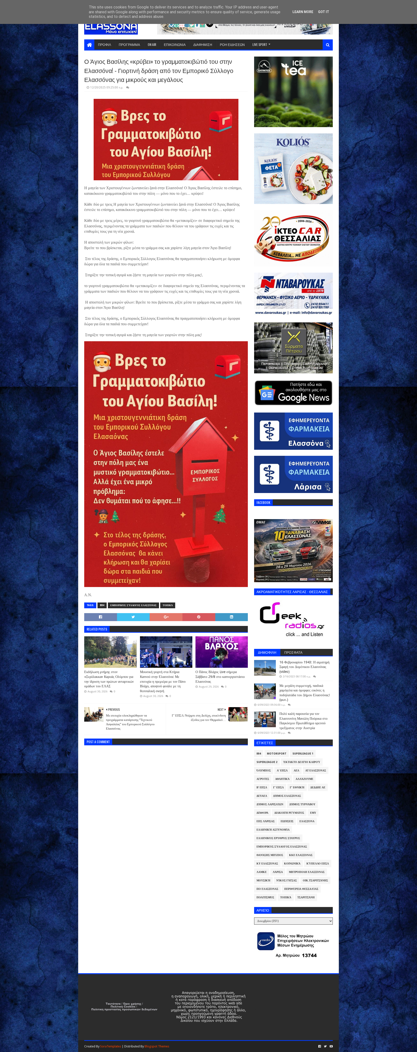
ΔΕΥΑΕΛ (262, 796)
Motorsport (276, 753)
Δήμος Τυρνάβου (302, 804)
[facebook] (319, 1046)
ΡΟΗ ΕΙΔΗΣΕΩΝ (232, 44)
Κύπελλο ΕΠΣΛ (317, 863)
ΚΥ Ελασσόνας (267, 863)
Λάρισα (278, 872)
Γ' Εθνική (297, 787)
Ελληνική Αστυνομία (273, 829)
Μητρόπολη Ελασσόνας (307, 872)
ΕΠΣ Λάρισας (266, 821)
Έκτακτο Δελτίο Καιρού (301, 762)
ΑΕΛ (296, 770)
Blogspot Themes (157, 1046)
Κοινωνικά (292, 863)
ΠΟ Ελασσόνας (267, 889)
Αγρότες (263, 779)
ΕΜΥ (313, 812)
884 (102, 605)
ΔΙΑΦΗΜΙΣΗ (202, 44)
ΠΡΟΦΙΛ (104, 44)
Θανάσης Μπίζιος (270, 855)
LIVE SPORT (259, 44)
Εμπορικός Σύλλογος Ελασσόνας (133, 605)
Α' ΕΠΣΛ (282, 770)
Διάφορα (262, 812)
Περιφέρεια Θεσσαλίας (301, 889)
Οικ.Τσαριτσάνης (315, 880)
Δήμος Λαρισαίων (270, 804)
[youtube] (331, 1046)
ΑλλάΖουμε (304, 779)
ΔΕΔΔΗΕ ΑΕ (317, 787)
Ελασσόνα (306, 821)
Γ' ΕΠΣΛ (278, 787)
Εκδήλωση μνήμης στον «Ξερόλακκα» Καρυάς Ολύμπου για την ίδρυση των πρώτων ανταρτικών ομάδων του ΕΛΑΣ (109, 679)
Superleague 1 (302, 753)
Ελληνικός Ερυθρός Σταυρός (278, 838)
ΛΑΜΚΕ (262, 872)
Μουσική (263, 880)
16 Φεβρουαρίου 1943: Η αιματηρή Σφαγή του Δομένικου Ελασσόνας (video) (304, 667)
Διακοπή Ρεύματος (289, 812)
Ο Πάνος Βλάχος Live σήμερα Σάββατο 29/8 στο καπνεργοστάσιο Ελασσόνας (220, 676)
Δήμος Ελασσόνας (287, 796)
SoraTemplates (110, 1046)
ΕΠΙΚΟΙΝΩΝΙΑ (175, 44)
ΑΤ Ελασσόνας (315, 770)
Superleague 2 (267, 762)
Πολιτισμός (265, 897)
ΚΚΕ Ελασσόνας (301, 855)
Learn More (302, 12)
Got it (323, 12)
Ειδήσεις (287, 821)
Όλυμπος (264, 770)
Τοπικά (168, 605)
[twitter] (325, 1046)
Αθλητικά (282, 779)
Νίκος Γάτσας (286, 880)
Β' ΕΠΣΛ (262, 787)
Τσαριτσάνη (306, 897)
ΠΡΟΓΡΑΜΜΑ (129, 44)
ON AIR (152, 44)
